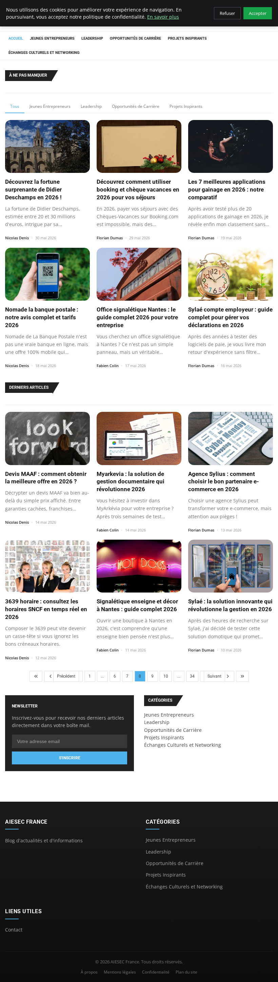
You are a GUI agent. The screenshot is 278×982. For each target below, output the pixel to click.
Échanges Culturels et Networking (44, 53)
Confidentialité (156, 972)
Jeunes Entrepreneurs (52, 38)
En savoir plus (163, 17)
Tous (14, 106)
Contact (13, 929)
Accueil (15, 38)
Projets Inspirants (187, 38)
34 (192, 676)
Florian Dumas (110, 237)
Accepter (257, 13)
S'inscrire (69, 758)
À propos (89, 972)
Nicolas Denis (17, 237)
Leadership (92, 38)
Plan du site (186, 972)
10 (165, 676)
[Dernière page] (242, 676)
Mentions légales (120, 972)
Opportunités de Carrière (135, 38)
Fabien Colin (108, 365)
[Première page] (35, 676)
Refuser (227, 13)
